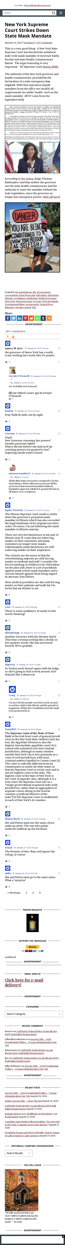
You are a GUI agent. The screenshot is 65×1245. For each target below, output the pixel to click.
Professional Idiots (15, 304)
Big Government (41, 292)
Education (41, 295)
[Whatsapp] (37, 318)
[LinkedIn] (19, 318)
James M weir (14, 348)
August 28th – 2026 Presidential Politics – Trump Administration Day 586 (31, 1042)
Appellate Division (26, 742)
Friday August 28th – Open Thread (23, 1101)
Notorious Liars (24, 301)
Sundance (29, 42)
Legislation (20, 298)
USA (34, 307)
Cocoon (25, 477)
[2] (14, 797)
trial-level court (28, 736)
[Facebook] (7, 318)
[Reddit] (31, 318)
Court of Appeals (20, 778)
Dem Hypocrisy (27, 295)
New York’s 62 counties (32, 800)
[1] (58, 760)
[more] (49, 318)
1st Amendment (23, 292)
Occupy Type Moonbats (45, 301)
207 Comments (44, 42)
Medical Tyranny (47, 298)
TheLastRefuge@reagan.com (37, 5)
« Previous (13, 892)
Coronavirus (11, 295)
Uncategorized (23, 307)
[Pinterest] (25, 318)
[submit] (53, 13)
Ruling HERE (50, 66)
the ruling (27, 178)
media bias (32, 298)
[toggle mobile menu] (61, 13)
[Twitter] (13, 318)
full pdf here (51, 196)
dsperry (25, 699)
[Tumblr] (43, 318)
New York (10, 301)
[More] (49, 318)
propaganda (32, 304)
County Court (48, 760)
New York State (29, 739)
